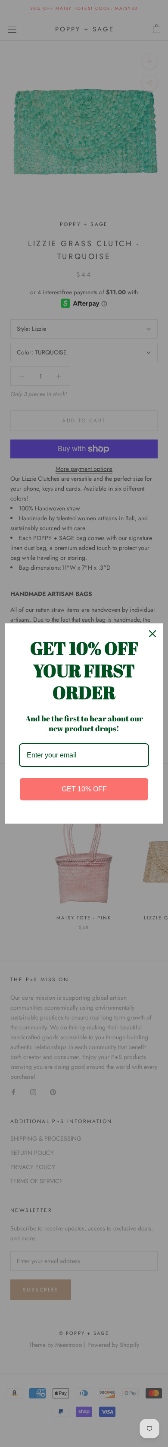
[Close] (152, 633)
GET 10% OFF (84, 789)
